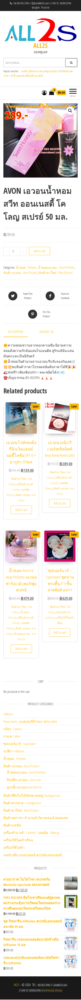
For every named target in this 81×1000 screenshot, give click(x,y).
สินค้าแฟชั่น (12, 825)
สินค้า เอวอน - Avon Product (20, 272)
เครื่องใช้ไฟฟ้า (14, 847)
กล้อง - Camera (12, 729)
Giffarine (8, 714)
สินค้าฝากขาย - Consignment (22, 803)
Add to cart (39, 251)
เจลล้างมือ (27, 71)
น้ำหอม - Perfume (26, 267)
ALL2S (40, 45)
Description (15, 331)
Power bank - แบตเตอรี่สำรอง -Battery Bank (30, 721)
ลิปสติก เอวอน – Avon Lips (24, 779)
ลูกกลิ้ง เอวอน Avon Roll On (24, 787)
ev (44, 990)
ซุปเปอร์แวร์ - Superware (19, 743)
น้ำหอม (17, 76)
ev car (59, 990)
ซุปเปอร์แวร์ (53, 71)
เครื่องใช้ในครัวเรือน (18, 840)
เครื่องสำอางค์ (32, 76)
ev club (51, 990)
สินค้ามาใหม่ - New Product (55, 272)
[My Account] (44, 92)
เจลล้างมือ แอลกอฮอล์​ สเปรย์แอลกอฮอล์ (32, 855)
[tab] (18, 332)
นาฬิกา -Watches (13, 751)
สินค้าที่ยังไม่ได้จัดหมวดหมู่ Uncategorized (31, 795)
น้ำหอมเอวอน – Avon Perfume (56, 267)
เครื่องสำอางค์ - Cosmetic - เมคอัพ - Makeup (20, 489)
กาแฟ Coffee (11, 736)
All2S (16, 984)
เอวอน (39, 71)
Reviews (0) (47, 331)
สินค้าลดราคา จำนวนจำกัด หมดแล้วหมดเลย (35, 817)
